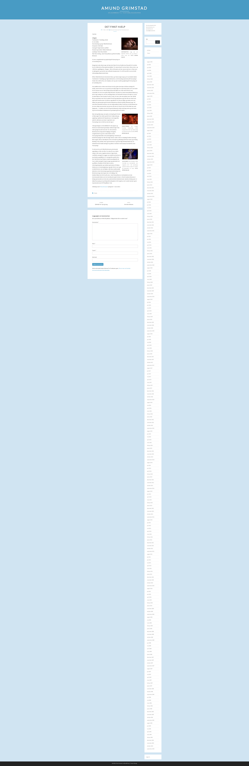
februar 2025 (150, 113)
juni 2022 (149, 205)
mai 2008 (149, 645)
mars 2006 (149, 703)
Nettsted (94, 257)
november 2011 (150, 545)
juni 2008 (149, 643)
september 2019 (150, 296)
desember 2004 (150, 740)
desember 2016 (150, 391)
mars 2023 (149, 179)
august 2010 (149, 588)
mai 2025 (149, 104)
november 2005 (150, 714)
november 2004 (150, 743)
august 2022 (149, 199)
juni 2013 (149, 494)
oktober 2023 (150, 159)
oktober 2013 (150, 485)
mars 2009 (149, 623)
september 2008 (150, 640)
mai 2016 (149, 405)
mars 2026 (149, 76)
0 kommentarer (125, 29)
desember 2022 (150, 187)
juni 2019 (149, 305)
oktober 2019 (150, 293)
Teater (95, 193)
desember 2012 (150, 508)
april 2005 (149, 731)
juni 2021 (149, 239)
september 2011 (150, 551)
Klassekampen (103, 186)
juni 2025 (149, 101)
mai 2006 (149, 700)
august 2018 (149, 333)
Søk (147, 39)
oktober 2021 (150, 227)
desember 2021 (150, 222)
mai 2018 (149, 342)
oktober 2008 (150, 637)
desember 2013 (150, 479)
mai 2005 (149, 728)
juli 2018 (149, 336)
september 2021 (150, 230)
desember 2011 (150, 542)
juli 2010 (149, 591)
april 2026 (149, 73)
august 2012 (149, 519)
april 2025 (149, 107)
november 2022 (150, 190)
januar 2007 (149, 686)
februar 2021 (150, 250)
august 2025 (149, 96)
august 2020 (149, 268)
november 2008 (150, 634)
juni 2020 (149, 270)
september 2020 (150, 265)
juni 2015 (149, 434)
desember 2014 (150, 451)
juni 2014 (149, 468)
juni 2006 (149, 697)
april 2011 (149, 565)
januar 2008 (149, 654)
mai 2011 (149, 562)
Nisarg (135, 763)
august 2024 (149, 130)
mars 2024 (149, 144)
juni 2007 (149, 671)
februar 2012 (150, 537)
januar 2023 (149, 185)
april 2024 (149, 142)
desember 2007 (150, 657)
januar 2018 (149, 353)
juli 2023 (149, 167)
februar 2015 (150, 445)
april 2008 (149, 648)
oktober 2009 (150, 611)
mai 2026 (149, 70)
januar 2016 (149, 416)
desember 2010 (150, 577)
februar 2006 (150, 706)
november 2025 (150, 87)
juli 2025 (149, 99)
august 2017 (149, 368)
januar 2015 (149, 448)
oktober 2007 (150, 663)
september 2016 (150, 399)
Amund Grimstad (115, 29)
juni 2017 (149, 373)
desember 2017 (150, 356)
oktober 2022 (150, 193)
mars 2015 (149, 442)
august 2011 (149, 554)
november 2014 (150, 454)
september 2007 (150, 665)
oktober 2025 (150, 90)
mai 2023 (149, 173)
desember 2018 (150, 322)
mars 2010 (149, 600)
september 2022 (150, 196)
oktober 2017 (150, 362)
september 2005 (150, 720)
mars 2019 (149, 313)
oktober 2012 (150, 514)
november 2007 (150, 660)
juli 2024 (149, 133)
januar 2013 (149, 505)
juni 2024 (149, 136)
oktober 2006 (150, 691)
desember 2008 (150, 631)
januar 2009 (149, 628)
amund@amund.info (150, 30)
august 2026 (149, 61)
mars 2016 (149, 411)
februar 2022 (150, 216)
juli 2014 (149, 465)
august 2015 (149, 431)
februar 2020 (150, 282)
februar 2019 (150, 316)
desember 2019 (150, 288)
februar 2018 (150, 351)
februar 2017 (150, 385)
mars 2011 (149, 568)
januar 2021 (149, 253)
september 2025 (150, 93)
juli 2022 (149, 202)
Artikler (149, 50)
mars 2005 (149, 734)
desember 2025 (150, 84)
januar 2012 (149, 539)
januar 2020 (149, 285)
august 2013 (149, 491)
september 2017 (150, 365)
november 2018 (150, 325)
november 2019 (150, 290)
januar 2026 (149, 81)
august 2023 (149, 165)
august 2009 (149, 617)
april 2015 (149, 439)
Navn (93, 243)
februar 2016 (150, 414)
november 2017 (150, 359)
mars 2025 (149, 110)
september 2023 (150, 162)
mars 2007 (149, 680)
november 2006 (150, 688)
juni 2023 (149, 170)
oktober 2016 (150, 396)
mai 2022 (149, 207)
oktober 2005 (150, 717)
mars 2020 (149, 279)
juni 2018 (149, 339)
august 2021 (149, 233)
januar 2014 (149, 477)
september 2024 (150, 127)
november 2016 (150, 394)
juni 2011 (149, 560)
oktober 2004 (150, 746)
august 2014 (149, 462)
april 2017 (149, 379)
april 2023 (149, 176)
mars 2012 (149, 534)
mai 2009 (149, 620)
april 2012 (149, 531)
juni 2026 (149, 67)
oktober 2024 (150, 124)
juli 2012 (149, 522)
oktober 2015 (150, 425)
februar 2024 (150, 147)
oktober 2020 (150, 262)
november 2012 (150, 511)
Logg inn (148, 757)
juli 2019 (149, 302)
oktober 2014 (150, 457)
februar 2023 (150, 182)
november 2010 (150, 580)
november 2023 (150, 156)
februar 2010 (150, 602)
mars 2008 (149, 651)
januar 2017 (149, 388)
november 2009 (150, 608)
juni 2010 (149, 594)
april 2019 (149, 310)
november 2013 (150, 482)
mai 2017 (149, 376)
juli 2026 (149, 64)
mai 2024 (149, 139)
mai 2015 (149, 436)
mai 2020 (149, 273)
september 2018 (150, 330)
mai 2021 (149, 242)
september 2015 (150, 428)
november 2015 (150, 422)
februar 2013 (150, 502)
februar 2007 (150, 683)
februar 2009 (150, 625)
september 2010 (150, 585)
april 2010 (149, 597)
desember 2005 (150, 711)
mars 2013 (149, 499)
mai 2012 (149, 528)
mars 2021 (149, 248)
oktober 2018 (150, 328)
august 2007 (149, 668)
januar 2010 (149, 605)
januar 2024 (149, 150)
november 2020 (150, 259)
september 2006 (150, 694)
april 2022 (149, 210)
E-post (94, 250)
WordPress (126, 763)
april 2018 (149, 345)
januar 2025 (149, 116)
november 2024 (150, 122)
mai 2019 (149, 308)
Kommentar (95, 222)
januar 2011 (149, 574)
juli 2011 (149, 557)
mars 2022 (149, 213)
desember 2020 (150, 256)
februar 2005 (150, 737)
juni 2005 (149, 726)
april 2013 (149, 497)
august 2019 (149, 299)
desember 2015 (150, 419)
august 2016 (149, 402)
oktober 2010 (150, 582)
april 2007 (149, 677)
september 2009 (150, 614)
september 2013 (150, 488)
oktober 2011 (150, 548)
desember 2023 (150, 153)
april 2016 (149, 408)
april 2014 (149, 471)
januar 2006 (149, 708)
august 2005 (149, 723)
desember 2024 (150, 119)
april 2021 (149, 245)
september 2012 (150, 517)
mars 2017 (149, 382)
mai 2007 (149, 674)
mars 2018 (149, 348)
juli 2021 (149, 236)
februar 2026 (150, 79)
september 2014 (150, 459)
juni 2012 (149, 525)
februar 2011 (150, 571)
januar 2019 (149, 319)
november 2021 (150, 225)
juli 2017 (149, 371)
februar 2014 (150, 474)
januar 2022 (149, 219)
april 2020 (149, 276)
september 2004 (150, 748)
